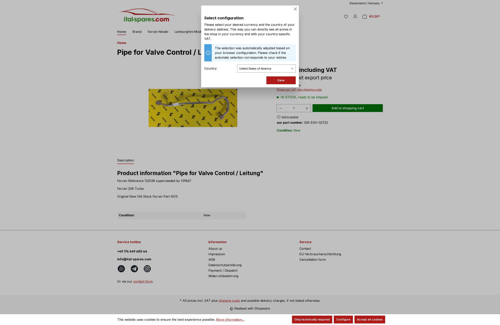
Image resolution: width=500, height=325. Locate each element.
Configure (343, 319)
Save (281, 80)
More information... (230, 319)
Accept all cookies (370, 319)
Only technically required (312, 319)
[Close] (295, 9)
